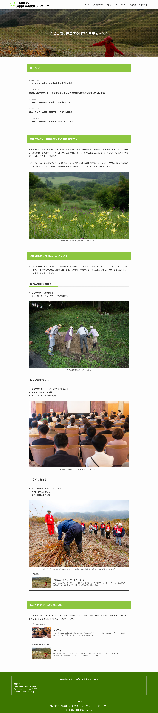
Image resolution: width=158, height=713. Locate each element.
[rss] (82, 702)
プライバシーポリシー (102, 706)
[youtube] (79, 702)
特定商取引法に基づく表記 (70, 706)
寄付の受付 (58, 650)
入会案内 (57, 630)
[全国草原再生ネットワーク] (29, 5)
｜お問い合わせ (53, 706)
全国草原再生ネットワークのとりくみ (69, 580)
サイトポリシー (87, 706)
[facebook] (76, 702)
